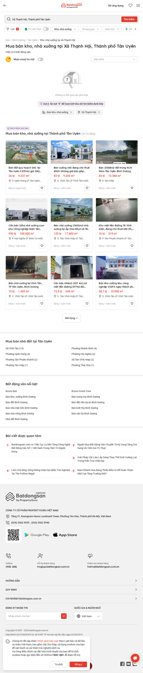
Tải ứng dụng (115, 5)
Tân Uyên (32, 40)
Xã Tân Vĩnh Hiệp (83, 359)
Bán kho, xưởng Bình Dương (21, 396)
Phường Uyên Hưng (18, 354)
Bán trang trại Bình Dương (86, 396)
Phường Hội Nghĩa (83, 354)
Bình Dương (18, 40)
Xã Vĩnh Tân (15, 348)
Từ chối (59, 664)
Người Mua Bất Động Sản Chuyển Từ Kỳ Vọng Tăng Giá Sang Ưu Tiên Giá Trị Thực (107, 446)
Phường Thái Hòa (83, 365)
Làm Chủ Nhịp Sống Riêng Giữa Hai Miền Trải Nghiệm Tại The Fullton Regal (41, 471)
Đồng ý (78, 664)
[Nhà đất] (71, 4)
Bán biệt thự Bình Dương (85, 408)
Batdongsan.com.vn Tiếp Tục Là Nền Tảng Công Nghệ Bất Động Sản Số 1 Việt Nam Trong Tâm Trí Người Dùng (41, 448)
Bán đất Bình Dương (16, 402)
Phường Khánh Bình (84, 348)
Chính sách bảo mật (47, 641)
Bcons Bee (11, 391)
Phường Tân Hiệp (17, 365)
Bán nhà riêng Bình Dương (20, 413)
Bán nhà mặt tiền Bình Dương (21, 408)
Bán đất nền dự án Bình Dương (88, 402)
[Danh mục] (5, 5)
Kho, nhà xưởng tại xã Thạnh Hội (57, 40)
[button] (135, 29)
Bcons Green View (81, 391)
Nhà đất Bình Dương (17, 419)
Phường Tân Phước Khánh (21, 359)
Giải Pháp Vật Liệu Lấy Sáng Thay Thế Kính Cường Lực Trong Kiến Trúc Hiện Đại (107, 459)
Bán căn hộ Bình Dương (84, 413)
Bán (8, 40)
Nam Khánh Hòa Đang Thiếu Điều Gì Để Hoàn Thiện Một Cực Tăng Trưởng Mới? (105, 471)
